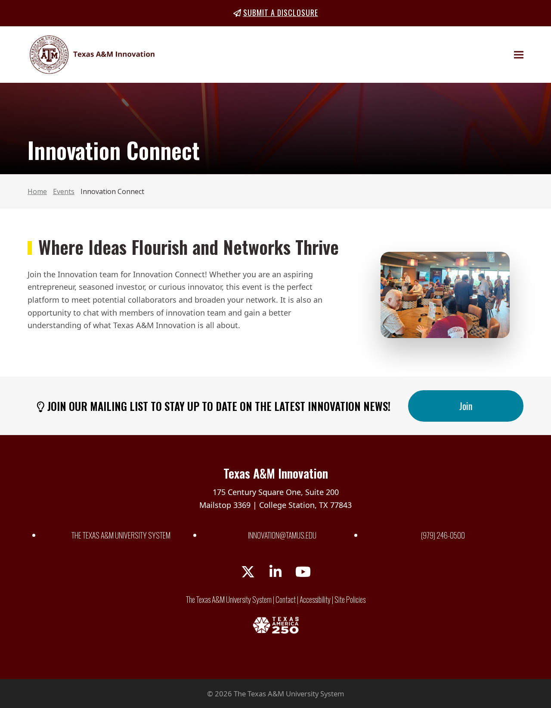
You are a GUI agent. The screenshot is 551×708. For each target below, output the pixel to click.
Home (37, 191)
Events (63, 191)
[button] (518, 54)
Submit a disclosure (280, 12)
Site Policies (349, 599)
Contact (286, 599)
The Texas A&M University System (120, 535)
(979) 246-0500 (443, 535)
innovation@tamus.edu (282, 535)
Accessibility (315, 599)
